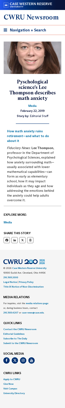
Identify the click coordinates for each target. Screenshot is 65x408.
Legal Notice (10, 282)
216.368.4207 (10, 312)
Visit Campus (10, 388)
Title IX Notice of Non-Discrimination (23, 286)
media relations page (37, 303)
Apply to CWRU (11, 379)
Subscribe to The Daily (15, 338)
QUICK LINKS (12, 323)
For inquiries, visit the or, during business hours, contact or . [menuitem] (25, 308)
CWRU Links (12, 373)
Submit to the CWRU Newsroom (20, 343)
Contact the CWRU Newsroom (19, 329)
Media (8, 222)
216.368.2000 (10, 277)
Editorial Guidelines (13, 333)
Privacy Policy (26, 282)
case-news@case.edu (33, 312)
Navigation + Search (24, 31)
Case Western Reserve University (29, 268)
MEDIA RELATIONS (16, 297)
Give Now (8, 383)
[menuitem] (32, 329)
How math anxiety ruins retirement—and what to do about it (28, 136)
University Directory (14, 393)
